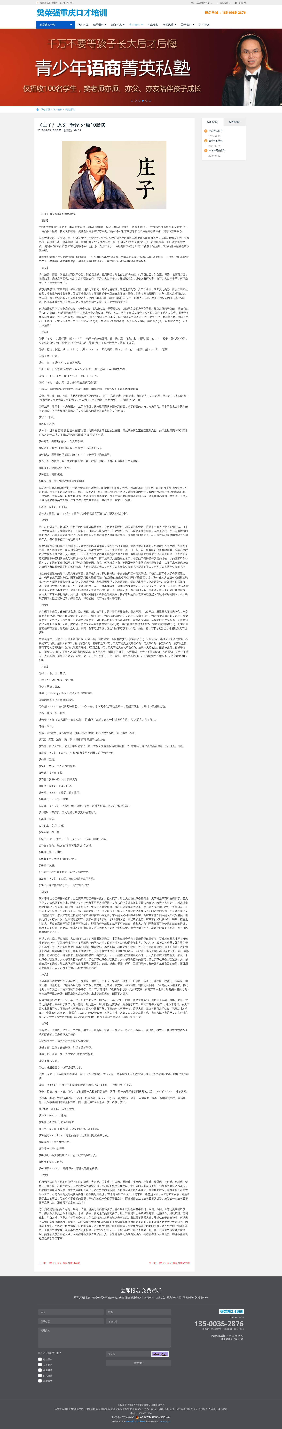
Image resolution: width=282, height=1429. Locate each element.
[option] (141, 67)
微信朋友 (47, 1359)
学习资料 (57, 109)
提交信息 (138, 1362)
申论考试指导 (216, 130)
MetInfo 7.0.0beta (135, 1421)
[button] (160, 1354)
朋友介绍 (47, 1364)
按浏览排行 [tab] (212, 121)
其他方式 (47, 1380)
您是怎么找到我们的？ (49, 1352)
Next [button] (280, 67)
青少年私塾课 (216, 140)
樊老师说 (70, 109)
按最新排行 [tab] (234, 121)
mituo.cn (165, 1421)
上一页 (59, 1263)
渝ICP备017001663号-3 (122, 1417)
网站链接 (47, 1375)
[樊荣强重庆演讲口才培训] (71, 12)
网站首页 (83, 24)
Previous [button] (1, 67)
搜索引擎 (47, 1370)
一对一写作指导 (217, 150)
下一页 (169, 1263)
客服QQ (242, 2)
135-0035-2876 (219, 1323)
